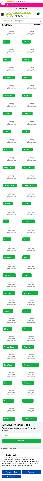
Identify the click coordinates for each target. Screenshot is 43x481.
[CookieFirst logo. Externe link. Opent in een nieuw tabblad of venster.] (2, 453)
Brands (38, 24)
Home (32, 24)
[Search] (40, 21)
